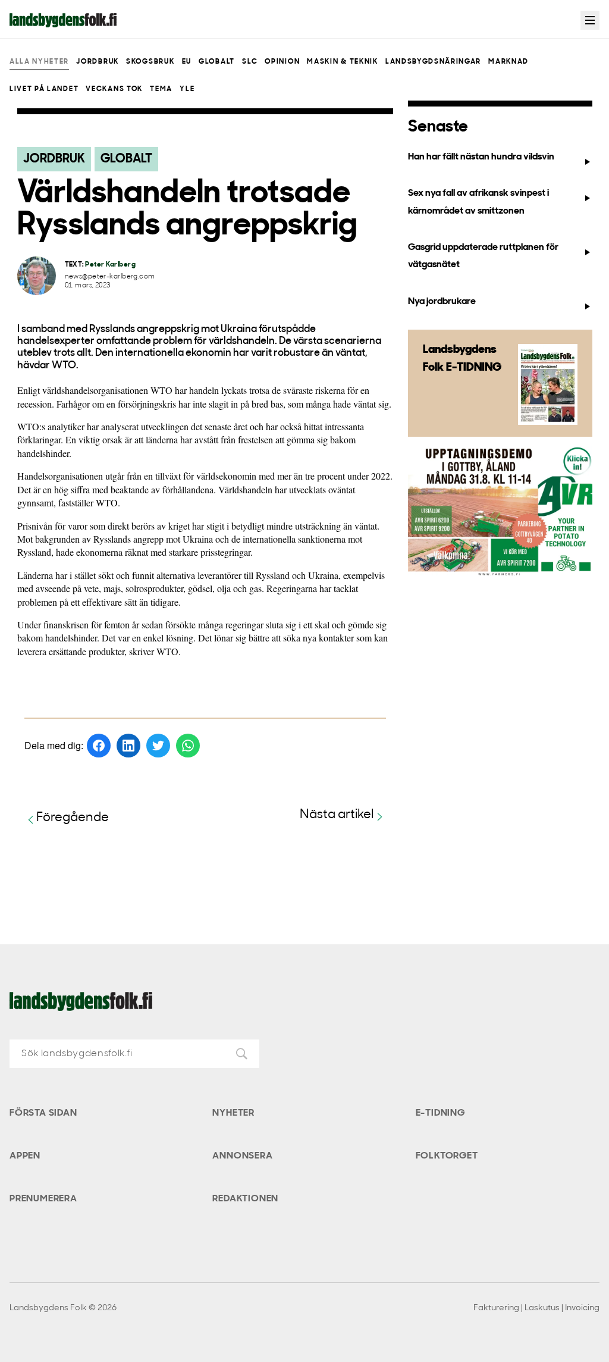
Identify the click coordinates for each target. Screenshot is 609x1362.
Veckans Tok (114, 89)
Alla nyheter (39, 61)
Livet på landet (44, 89)
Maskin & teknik (342, 61)
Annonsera (242, 1156)
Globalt (217, 61)
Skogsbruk (150, 61)
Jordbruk (97, 61)
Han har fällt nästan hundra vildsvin (481, 157)
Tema (161, 89)
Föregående (72, 818)
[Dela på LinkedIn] (128, 745)
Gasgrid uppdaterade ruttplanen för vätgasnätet (483, 256)
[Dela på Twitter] (158, 745)
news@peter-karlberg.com (110, 277)
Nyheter (233, 1113)
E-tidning (440, 1113)
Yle (187, 89)
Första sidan (43, 1113)
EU (187, 61)
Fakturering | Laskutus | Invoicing (536, 1308)
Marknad (508, 61)
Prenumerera (43, 1199)
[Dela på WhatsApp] (188, 745)
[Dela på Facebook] (99, 745)
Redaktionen (245, 1199)
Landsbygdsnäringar (433, 61)
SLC (250, 61)
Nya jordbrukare (442, 301)
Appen (25, 1156)
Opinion (282, 61)
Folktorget (447, 1156)
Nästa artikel (337, 815)
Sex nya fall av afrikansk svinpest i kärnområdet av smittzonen (478, 202)
